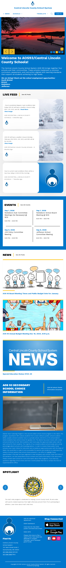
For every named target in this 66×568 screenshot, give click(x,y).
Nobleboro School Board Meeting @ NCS (46, 214)
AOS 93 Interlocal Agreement (29, 519)
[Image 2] (54, 52)
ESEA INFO (27, 532)
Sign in (58, 14)
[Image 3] (57, 52)
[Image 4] (60, 52)
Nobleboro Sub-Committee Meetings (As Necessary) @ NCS (16, 215)
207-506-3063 (7, 554)
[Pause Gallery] (62, 49)
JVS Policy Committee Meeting (14, 233)
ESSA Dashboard (29, 523)
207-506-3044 (7, 552)
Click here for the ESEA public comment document (33, 527)
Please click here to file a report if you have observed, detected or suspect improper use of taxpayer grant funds (33, 538)
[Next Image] (12, 52)
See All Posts (26, 94)
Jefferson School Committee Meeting (45, 233)
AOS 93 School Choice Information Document (54, 388)
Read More (24, 109)
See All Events (25, 205)
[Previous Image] (6, 52)
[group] (33, 493)
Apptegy (36, 565)
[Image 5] (62, 52)
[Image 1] (51, 52)
